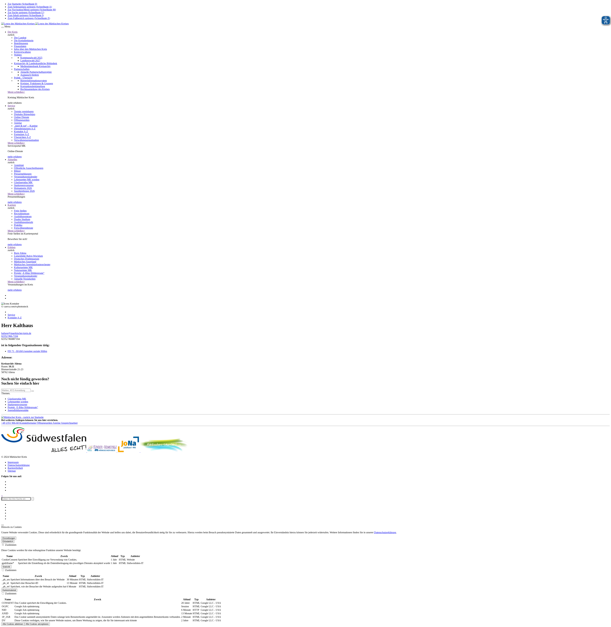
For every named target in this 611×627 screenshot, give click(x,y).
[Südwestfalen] (44, 451)
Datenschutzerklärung (19, 465)
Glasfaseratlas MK (17, 398)
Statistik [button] (6, 567)
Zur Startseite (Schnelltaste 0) (22, 4)
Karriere (12, 205)
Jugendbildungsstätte (18, 410)
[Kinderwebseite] (102, 451)
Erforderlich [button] (8, 541)
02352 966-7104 (9, 336)
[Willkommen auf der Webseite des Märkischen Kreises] (35, 23)
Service (11, 105)
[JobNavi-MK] (128, 451)
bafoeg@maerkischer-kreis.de (16, 333)
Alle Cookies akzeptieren (37, 624)
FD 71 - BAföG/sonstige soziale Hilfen (27, 351)
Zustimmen (10, 544)
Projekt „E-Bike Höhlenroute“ (23, 407)
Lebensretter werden (18, 401)
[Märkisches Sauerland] (164, 451)
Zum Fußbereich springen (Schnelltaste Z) (29, 18)
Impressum (13, 462)
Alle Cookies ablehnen (13, 624)
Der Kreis (13, 32)
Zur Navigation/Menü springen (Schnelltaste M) (32, 9)
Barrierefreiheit (15, 468)
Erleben (11, 247)
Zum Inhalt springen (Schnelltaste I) (26, 15)
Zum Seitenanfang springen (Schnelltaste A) (30, 6)
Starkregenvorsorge (17, 404)
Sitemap (12, 470)
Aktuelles (12, 159)
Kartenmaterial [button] (9, 590)
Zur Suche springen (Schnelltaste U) (26, 12)
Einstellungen (9, 538)
